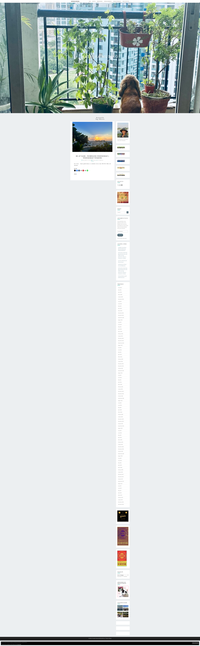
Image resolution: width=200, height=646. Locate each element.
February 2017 (120, 497)
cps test (119, 260)
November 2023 (121, 315)
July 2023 (119, 322)
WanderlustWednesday (117, 1)
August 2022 (120, 345)
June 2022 (120, 349)
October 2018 (120, 451)
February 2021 (120, 386)
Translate (125, 576)
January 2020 (120, 416)
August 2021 (120, 372)
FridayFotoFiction (126, 1)
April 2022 (120, 354)
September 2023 (121, 317)
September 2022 (121, 343)
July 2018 (119, 458)
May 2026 (119, 289)
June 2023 (120, 324)
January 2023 (120, 336)
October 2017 (120, 479)
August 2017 (120, 483)
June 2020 (120, 405)
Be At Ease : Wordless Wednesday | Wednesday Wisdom (92, 157)
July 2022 (119, 347)
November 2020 (121, 393)
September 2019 (121, 425)
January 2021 (120, 389)
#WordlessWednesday (108, 1)
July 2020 (119, 402)
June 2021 (120, 377)
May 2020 (119, 407)
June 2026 (120, 287)
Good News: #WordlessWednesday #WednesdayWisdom (122, 249)
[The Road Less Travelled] (125, 615)
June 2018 (120, 460)
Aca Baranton (120, 264)
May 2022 (119, 352)
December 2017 (121, 474)
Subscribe (120, 235)
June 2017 (120, 488)
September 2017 (121, 481)
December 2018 (121, 446)
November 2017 (121, 476)
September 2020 (121, 398)
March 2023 (120, 331)
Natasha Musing (75, 1)
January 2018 (120, 472)
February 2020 (120, 414)
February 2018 (120, 469)
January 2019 (120, 444)
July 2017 (119, 485)
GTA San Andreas (121, 276)
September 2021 (121, 370)
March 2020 (120, 412)
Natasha (94, 160)
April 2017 (120, 492)
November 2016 (121, 504)
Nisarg (110, 638)
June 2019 (120, 432)
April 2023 (120, 329)
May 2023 (119, 326)
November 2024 (121, 299)
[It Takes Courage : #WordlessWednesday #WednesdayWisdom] (120, 615)
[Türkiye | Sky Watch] (125, 608)
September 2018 (121, 453)
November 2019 (121, 421)
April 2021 (120, 382)
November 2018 (121, 449)
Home (90, 1)
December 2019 (121, 419)
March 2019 (120, 439)
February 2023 (120, 333)
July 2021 (119, 375)
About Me (93, 1)
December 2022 (121, 338)
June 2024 (120, 303)
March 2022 (120, 356)
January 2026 (120, 296)
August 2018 (120, 455)
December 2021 (121, 363)
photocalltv (120, 252)
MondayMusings (99, 1)
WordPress (102, 638)
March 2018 (120, 467)
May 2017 (119, 490)
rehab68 (119, 247)
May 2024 (119, 306)
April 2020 (120, 409)
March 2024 (120, 310)
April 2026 (120, 292)
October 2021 (120, 368)
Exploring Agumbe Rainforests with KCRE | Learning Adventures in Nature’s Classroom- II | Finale (122, 255)
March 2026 (120, 294)
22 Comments (100, 160)
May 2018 (119, 462)
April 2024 (120, 308)
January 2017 (120, 499)
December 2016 (121, 502)
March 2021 (120, 384)
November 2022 (121, 340)
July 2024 (119, 301)
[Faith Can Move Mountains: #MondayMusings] (120, 608)
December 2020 (121, 391)
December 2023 (121, 313)
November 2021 (121, 366)
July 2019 (119, 430)
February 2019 (120, 442)
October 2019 (120, 423)
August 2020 (120, 400)
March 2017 (120, 495)
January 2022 (120, 361)
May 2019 (119, 435)
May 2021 (119, 379)
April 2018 (120, 465)
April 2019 (120, 437)
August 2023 (120, 319)
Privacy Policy (19, 644)
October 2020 (120, 396)
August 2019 (120, 428)
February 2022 (120, 359)
